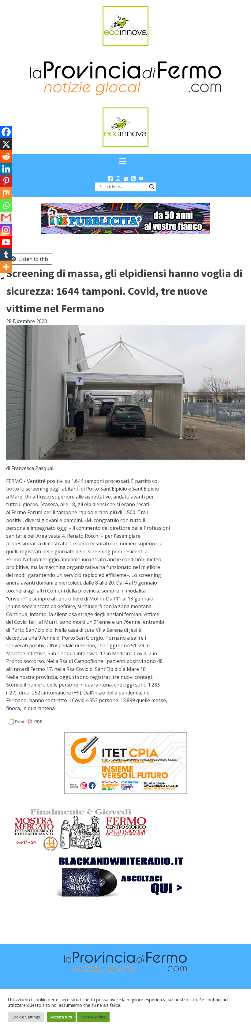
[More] (6, 267)
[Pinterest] (6, 181)
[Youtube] (6, 242)
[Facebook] (6, 132)
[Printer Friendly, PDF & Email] (25, 721)
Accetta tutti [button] (61, 1017)
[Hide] (2, 278)
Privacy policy (93, 1017)
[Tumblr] (6, 254)
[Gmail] (6, 218)
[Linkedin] (6, 169)
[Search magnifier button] (152, 186)
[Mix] (6, 193)
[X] (6, 144)
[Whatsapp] (6, 205)
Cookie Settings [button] (25, 1017)
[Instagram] (6, 230)
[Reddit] (6, 156)
